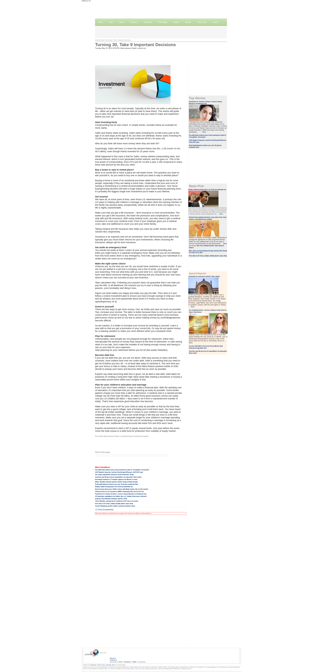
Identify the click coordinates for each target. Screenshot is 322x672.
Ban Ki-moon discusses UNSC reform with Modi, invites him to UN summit (121, 489)
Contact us (113, 660)
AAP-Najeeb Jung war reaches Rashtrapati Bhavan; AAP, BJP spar (119, 472)
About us (113, 658)
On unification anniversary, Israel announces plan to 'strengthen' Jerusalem (122, 470)
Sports (215, 22)
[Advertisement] (161, 32)
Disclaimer (93, 665)
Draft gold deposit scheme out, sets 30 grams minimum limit (116, 484)
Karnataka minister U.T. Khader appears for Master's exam (116, 479)
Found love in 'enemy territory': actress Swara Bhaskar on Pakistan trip (120, 494)
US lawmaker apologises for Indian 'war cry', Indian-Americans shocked (120, 496)
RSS (120, 662)
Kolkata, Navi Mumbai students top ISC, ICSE (111, 499)
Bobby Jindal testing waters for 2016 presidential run (114, 487)
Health (176, 22)
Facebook (127, 662)
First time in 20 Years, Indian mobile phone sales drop (114, 504)
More (204, 132)
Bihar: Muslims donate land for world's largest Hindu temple (116, 482)
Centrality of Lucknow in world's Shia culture (204, 276)
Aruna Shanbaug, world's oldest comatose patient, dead (115, 506)
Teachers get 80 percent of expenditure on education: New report (118, 477)
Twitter (134, 662)
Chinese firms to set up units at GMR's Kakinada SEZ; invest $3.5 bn (119, 491)
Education (148, 22)
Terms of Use (101, 665)
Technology (162, 22)
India (111, 22)
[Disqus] (140, 548)
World (121, 22)
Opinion (188, 22)
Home (100, 22)
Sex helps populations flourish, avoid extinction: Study (114, 474)
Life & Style (201, 22)
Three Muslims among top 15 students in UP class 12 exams (116, 501)
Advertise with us (111, 665)
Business (133, 22)
